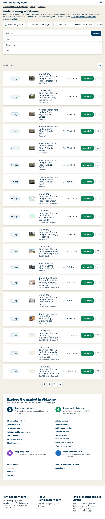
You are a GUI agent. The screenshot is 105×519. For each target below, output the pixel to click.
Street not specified (16, 421)
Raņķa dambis (13, 436)
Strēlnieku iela (13, 428)
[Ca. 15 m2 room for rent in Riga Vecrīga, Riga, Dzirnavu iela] (70, 318)
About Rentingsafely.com (48, 504)
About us (59, 468)
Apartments (12, 464)
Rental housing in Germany (84, 504)
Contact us (42, 506)
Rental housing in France (83, 506)
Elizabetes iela (13, 439)
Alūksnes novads (63, 428)
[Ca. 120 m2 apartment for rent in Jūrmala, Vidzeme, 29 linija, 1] (70, 371)
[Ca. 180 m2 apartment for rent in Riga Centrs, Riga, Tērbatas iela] (70, 78)
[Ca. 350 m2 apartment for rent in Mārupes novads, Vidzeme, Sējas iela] (70, 251)
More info (87, 78)
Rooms (10, 471)
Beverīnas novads (63, 442)
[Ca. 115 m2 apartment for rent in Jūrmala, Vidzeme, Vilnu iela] (70, 335)
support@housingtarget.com (15, 505)
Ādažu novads (61, 421)
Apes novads (61, 435)
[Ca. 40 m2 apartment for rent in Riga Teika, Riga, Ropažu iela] (70, 234)
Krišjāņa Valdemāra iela (17, 432)
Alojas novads (61, 424)
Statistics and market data (67, 464)
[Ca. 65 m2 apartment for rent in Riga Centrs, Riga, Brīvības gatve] (70, 301)
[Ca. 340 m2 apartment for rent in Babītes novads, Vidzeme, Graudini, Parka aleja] (70, 353)
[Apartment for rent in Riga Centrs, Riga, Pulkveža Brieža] (70, 114)
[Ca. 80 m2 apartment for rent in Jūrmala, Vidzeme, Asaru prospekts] (70, 217)
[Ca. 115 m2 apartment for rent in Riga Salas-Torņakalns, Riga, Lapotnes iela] (70, 96)
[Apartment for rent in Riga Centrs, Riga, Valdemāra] (70, 267)
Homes (10, 475)
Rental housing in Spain (83, 511)
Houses (10, 468)
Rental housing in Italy (82, 508)
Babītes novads (62, 439)
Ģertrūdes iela (13, 424)
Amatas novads (62, 431)
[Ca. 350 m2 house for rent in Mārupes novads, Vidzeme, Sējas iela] (70, 282)
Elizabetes (11, 443)
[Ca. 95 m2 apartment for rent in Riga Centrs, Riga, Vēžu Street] (70, 198)
